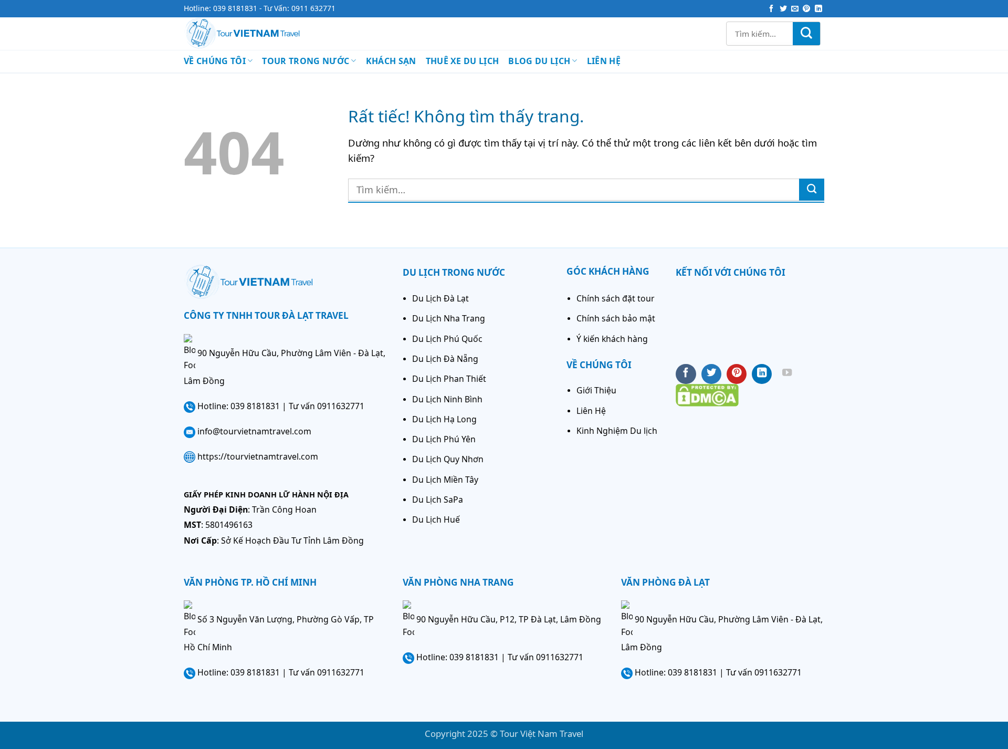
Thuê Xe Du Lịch (462, 61)
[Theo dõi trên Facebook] (771, 9)
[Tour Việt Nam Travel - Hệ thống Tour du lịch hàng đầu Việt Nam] (258, 33)
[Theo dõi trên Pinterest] (806, 9)
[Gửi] (806, 33)
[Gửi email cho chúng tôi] (795, 9)
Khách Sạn (391, 61)
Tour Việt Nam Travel (541, 733)
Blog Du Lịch (539, 61)
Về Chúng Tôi (215, 61)
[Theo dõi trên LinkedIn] (818, 9)
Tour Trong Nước (305, 61)
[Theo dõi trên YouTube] (787, 374)
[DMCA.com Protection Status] (707, 393)
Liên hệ (604, 61)
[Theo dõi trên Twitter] (783, 9)
